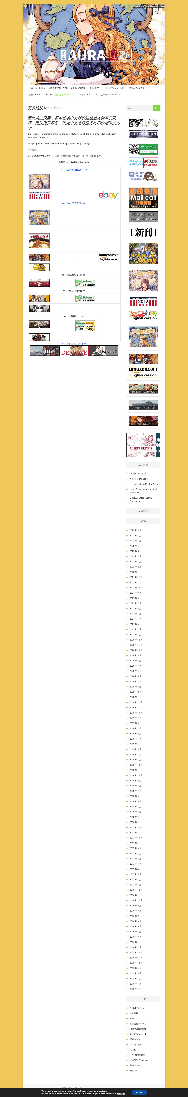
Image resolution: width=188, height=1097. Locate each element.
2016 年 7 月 (135, 916)
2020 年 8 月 (135, 660)
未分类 (133, 1050)
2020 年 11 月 (136, 645)
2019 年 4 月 (135, 744)
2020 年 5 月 (135, 676)
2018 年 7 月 (135, 791)
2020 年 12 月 (136, 640)
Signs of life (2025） (139, 474)
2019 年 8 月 (135, 723)
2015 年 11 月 (136, 958)
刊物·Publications (39, 95)
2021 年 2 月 (135, 629)
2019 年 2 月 (135, 754)
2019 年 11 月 (136, 707)
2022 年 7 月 (135, 541)
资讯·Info (94, 88)
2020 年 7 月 (135, 666)
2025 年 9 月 (135, 530)
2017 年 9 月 (135, 843)
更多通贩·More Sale (65, 95)
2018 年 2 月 (135, 817)
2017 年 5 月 (135, 864)
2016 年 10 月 (136, 900)
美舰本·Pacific (136, 88)
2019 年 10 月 (136, 713)
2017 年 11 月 (136, 832)
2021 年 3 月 (135, 624)
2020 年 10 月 (136, 650)
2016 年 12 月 (136, 890)
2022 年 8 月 (135, 535)
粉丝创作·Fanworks (139, 1060)
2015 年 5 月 (135, 989)
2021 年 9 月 (135, 593)
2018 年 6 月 (135, 796)
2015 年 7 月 (135, 978)
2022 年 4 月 (135, 556)
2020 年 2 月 (135, 692)
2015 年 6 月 (135, 984)
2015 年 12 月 (136, 952)
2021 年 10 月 (136, 587)
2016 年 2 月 (135, 942)
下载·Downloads (88, 95)
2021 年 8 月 (135, 598)
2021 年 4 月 (135, 619)
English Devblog (137, 1008)
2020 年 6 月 (135, 671)
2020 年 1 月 (135, 697)
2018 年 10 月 (136, 775)
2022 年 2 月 (135, 567)
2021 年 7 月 (135, 603)
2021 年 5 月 (135, 614)
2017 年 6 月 (135, 858)
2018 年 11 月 (136, 770)
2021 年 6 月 (135, 608)
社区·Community (137, 1055)
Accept (139, 1092)
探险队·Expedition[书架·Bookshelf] (67, 88)
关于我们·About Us (110, 95)
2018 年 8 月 (135, 785)
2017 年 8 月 (135, 848)
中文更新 (134, 1013)
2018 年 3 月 (135, 812)
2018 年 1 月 (135, 822)
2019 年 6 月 (135, 733)
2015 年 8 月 (135, 973)
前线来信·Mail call (116, 88)
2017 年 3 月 (135, 874)
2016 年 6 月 (135, 921)
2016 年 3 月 (135, 937)
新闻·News (135, 1039)
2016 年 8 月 (135, 911)
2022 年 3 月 (135, 561)
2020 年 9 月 (135, 655)
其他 (132, 1018)
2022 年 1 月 (135, 572)
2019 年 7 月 (135, 728)
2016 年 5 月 (135, 926)
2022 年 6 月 (135, 546)
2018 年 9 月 (135, 780)
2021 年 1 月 (135, 634)
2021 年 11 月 (136, 582)
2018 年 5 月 (135, 801)
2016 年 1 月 (135, 947)
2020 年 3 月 (135, 687)
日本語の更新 (136, 1044)
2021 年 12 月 (136, 577)
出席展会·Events (137, 1024)
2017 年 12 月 (136, 827)
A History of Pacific (139, 479)
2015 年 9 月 (135, 968)
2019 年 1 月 (135, 759)
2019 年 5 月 (135, 739)
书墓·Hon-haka (37, 88)
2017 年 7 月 (135, 853)
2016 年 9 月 (135, 905)
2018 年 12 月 (136, 765)
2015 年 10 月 (136, 963)
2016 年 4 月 (135, 932)
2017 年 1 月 (135, 885)
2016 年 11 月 (136, 895)
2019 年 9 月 (135, 718)
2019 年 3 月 (135, 749)
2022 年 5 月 (135, 551)
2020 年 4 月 (135, 681)
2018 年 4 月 (135, 806)
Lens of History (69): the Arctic (144, 484)
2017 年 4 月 (135, 869)
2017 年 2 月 (135, 879)
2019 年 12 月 (136, 702)
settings (121, 1093)
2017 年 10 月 (136, 838)
